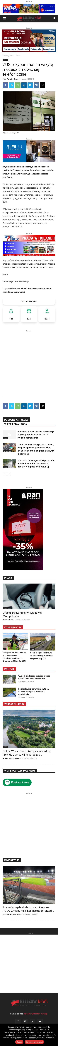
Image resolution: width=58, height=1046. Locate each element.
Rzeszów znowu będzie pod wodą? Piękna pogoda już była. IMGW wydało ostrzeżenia (36, 434)
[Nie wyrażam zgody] (54, 1034)
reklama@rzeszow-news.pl (36, 1013)
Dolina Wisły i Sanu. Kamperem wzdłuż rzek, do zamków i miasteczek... (27, 753)
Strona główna (8, 55)
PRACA (8, 578)
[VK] (36, 85)
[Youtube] (40, 1021)
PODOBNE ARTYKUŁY (16, 419)
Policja (9, 669)
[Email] (42, 85)
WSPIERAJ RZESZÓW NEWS (19, 770)
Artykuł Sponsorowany (11, 758)
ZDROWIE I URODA (14, 704)
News (18, 55)
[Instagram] (25, 1021)
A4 (4, 649)
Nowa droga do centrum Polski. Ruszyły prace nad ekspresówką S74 (41, 656)
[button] (4, 18)
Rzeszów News (12, 79)
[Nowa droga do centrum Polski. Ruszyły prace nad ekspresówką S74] (42, 641)
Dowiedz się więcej (34, 1042)
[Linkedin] (24, 85)
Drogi (32, 649)
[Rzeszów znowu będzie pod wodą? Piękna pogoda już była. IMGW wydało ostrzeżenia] (9, 434)
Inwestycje (7, 903)
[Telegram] (30, 85)
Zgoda (19, 1042)
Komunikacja (13, 627)
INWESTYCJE (11, 860)
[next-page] (8, 473)
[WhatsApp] (18, 85)
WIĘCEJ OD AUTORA (15, 424)
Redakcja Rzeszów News (12, 914)
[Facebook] (5, 85)
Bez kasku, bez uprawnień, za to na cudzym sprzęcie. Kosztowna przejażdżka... (33, 691)
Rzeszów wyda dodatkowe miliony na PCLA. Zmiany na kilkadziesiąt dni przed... (28, 909)
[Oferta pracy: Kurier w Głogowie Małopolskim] (29, 596)
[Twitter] (11, 85)
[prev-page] (4, 473)
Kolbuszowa (7, 451)
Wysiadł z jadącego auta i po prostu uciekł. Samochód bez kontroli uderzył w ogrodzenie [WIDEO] (36, 463)
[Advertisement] (29, 361)
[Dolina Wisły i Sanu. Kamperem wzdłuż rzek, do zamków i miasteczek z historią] (29, 729)
